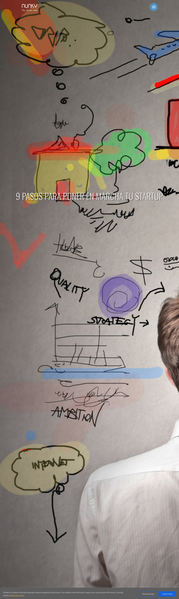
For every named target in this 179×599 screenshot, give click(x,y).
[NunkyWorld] (29, 11)
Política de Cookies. (16, 595)
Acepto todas (167, 594)
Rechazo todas (148, 594)
